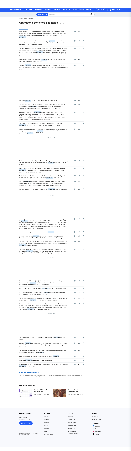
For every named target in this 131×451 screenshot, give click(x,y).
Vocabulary (47, 428)
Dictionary (46, 416)
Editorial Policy (72, 422)
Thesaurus (46, 419)
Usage (45, 431)
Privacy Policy (71, 419)
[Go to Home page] (14, 9)
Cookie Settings (72, 425)
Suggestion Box (96, 419)
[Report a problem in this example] (83, 32)
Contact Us (95, 416)
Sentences (41, 14)
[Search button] (92, 14)
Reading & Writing (48, 434)
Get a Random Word (26, 423)
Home (20, 18)
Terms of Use (71, 428)
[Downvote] (80, 32)
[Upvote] (75, 32)
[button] (100, 9)
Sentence (25, 18)
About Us (70, 416)
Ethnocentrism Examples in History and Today (76, 390)
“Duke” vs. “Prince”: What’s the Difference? (42, 390)
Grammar (46, 425)
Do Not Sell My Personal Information (73, 432)
